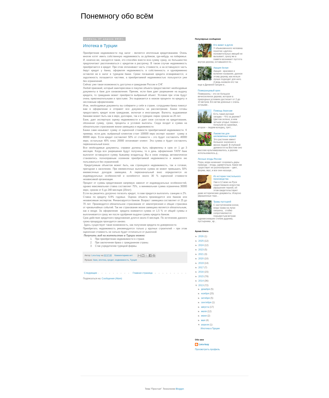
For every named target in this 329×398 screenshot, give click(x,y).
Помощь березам (222, 110)
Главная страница (143, 273)
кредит (110, 260)
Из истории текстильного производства (227, 177)
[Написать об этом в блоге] (143, 255)
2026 (201, 236)
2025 (201, 241)
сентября (206, 302)
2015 (201, 276)
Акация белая (220, 67)
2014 (201, 280)
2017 (201, 267)
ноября (205, 293)
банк (95, 260)
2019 (201, 263)
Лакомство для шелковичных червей (224, 135)
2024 (201, 245)
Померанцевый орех (209, 90)
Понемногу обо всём (117, 16)
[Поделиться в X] (147, 255)
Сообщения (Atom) (112, 278)
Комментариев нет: (124, 255)
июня (204, 315)
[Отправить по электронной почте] (139, 255)
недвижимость (122, 260)
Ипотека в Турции (100, 45)
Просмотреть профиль (207, 349)
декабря (206, 289)
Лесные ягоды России (209, 159)
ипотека (102, 260)
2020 (201, 258)
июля (204, 311)
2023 (201, 249)
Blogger (180, 389)
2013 (201, 285)
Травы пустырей (222, 201)
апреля (205, 324)
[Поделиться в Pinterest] (154, 255)
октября (205, 298)
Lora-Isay (204, 344)
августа (205, 307)
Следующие (90, 273)
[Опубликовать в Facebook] (150, 255)
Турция (133, 260)
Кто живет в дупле (223, 45)
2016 (201, 272)
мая (203, 320)
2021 (201, 254)
